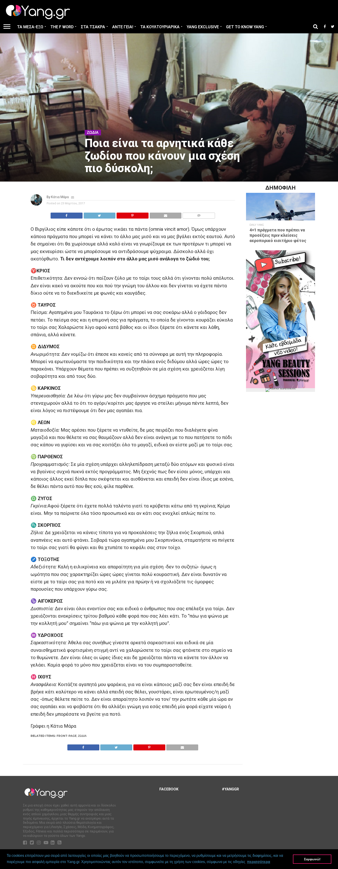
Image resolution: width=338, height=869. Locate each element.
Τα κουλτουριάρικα (160, 27)
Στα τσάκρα (93, 27)
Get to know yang (245, 27)
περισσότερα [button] (258, 862)
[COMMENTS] (198, 214)
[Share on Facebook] (67, 214)
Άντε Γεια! (122, 27)
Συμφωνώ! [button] (312, 859)
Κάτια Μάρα (60, 197)
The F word (62, 27)
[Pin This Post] (132, 214)
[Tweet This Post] (99, 214)
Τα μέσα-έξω (30, 27)
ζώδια (82, 736)
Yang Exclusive (203, 27)
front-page (67, 736)
